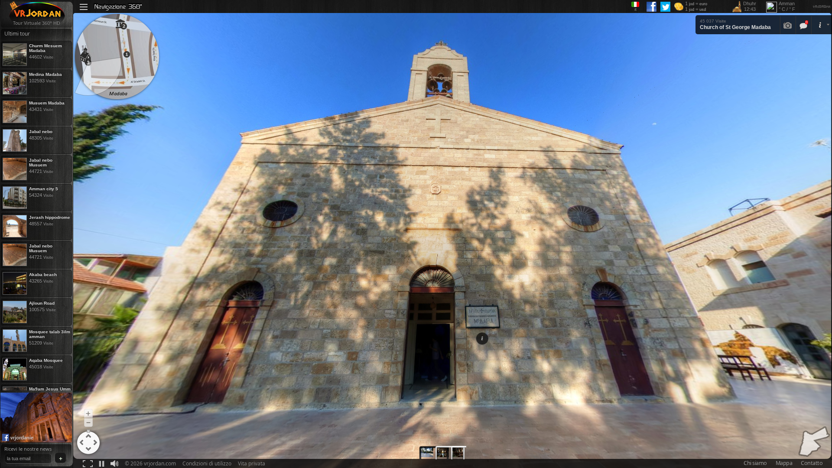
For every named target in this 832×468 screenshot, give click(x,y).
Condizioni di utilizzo (206, 463)
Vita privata (251, 463)
